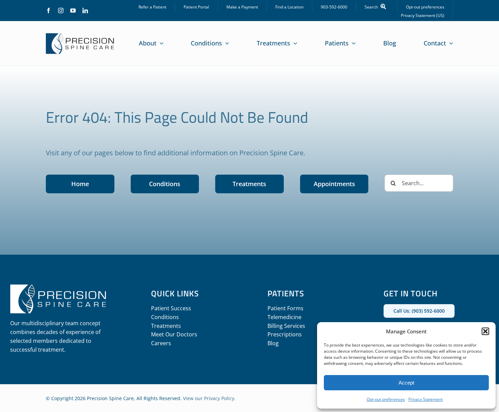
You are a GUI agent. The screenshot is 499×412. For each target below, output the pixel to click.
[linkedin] (85, 10)
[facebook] (48, 10)
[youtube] (73, 10)
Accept (406, 383)
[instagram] (60, 10)
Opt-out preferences (386, 399)
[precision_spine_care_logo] (80, 36)
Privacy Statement (425, 399)
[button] (485, 331)
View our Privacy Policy (208, 398)
